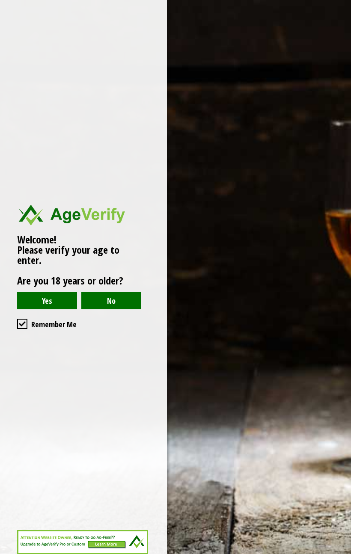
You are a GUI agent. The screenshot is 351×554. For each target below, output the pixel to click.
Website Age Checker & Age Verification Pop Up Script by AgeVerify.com (340, 552)
